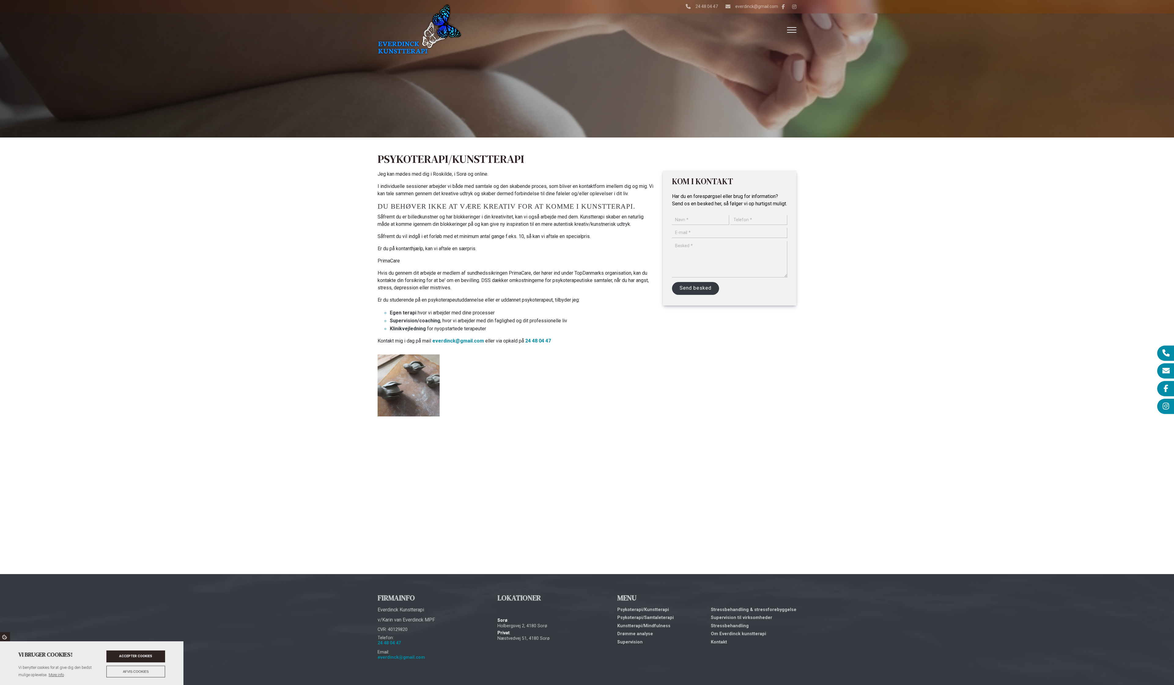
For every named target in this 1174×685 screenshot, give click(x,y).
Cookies (5, 636)
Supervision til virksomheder (741, 618)
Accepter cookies (135, 656)
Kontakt (719, 642)
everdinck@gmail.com (756, 6)
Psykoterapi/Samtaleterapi (645, 618)
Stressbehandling (730, 626)
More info (56, 674)
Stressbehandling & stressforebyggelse (753, 610)
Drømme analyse (635, 634)
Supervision (630, 642)
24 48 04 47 (707, 6)
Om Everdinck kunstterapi (738, 634)
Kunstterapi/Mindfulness (643, 626)
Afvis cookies (136, 671)
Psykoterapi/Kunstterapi (643, 610)
